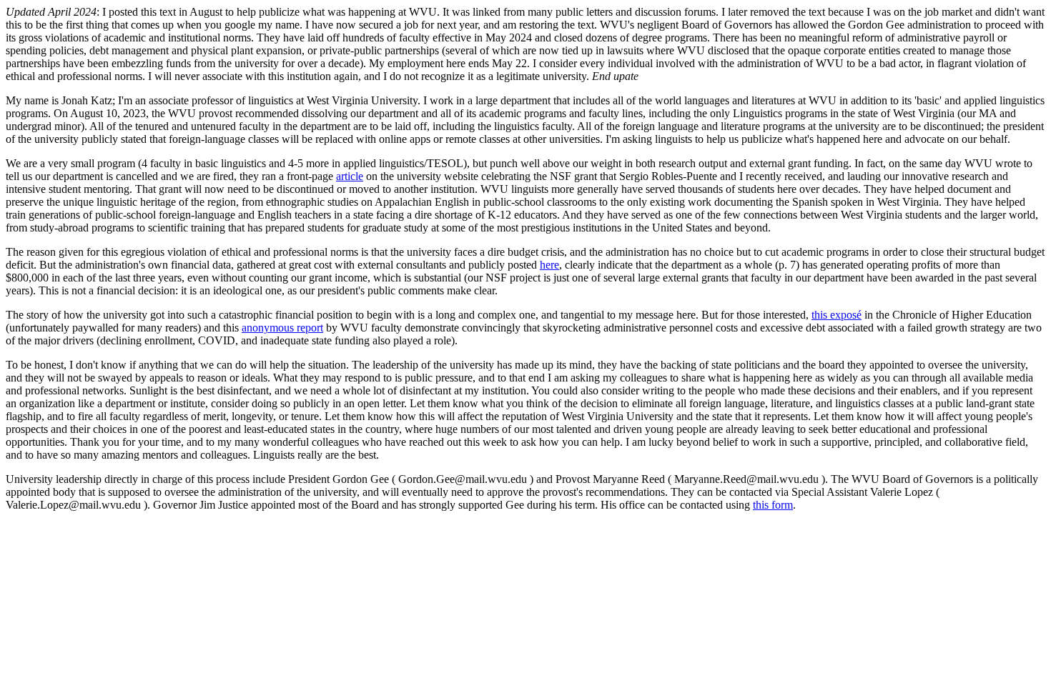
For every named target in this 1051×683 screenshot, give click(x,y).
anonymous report (282, 327)
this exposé (836, 315)
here (549, 265)
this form (773, 505)
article (349, 176)
